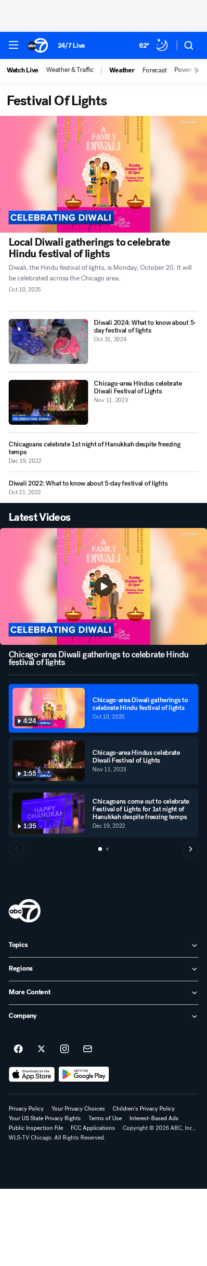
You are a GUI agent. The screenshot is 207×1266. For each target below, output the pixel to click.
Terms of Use (105, 1118)
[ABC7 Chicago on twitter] (41, 1049)
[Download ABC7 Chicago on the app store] (32, 1074)
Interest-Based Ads (154, 1118)
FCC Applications (93, 1128)
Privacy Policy (26, 1109)
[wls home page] (24, 910)
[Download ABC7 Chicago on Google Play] (84, 1074)
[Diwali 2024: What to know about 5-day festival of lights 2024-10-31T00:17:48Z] (48, 341)
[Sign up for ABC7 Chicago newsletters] (87, 1049)
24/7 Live (71, 45)
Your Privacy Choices (78, 1109)
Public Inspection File (36, 1128)
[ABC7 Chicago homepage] (37, 45)
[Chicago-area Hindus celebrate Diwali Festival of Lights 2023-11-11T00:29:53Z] (48, 402)
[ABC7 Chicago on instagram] (64, 1049)
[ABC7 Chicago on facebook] (18, 1049)
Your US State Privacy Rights (45, 1118)
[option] (26, 70)
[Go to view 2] (107, 849)
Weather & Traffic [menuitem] (69, 70)
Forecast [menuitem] (154, 70)
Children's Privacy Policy (144, 1109)
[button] (13, 45)
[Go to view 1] (100, 849)
